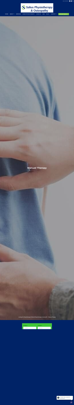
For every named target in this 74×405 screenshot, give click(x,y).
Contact (53, 14)
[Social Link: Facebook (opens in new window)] (69, 1)
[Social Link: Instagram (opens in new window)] (71, 1)
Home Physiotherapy (29, 14)
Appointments (63, 14)
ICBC (43, 14)
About (11, 14)
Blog (47, 14)
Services (18, 14)
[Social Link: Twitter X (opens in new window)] (72, 1)
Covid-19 (38, 14)
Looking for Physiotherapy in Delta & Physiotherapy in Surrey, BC (32, 317)
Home (6, 14)
